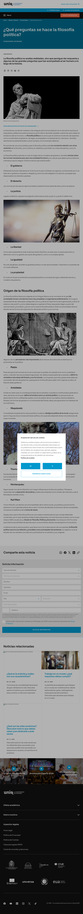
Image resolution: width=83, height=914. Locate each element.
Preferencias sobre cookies (41, 473)
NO (31, 466)
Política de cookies (27, 458)
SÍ (52, 466)
